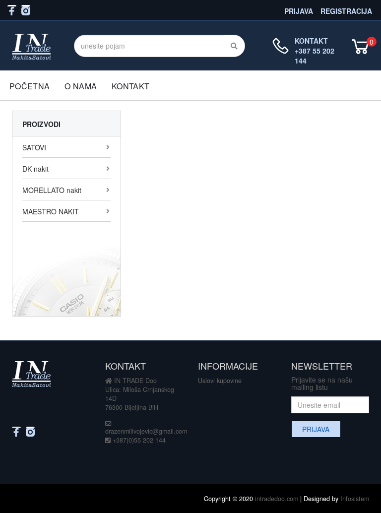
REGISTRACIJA (346, 10)
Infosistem (354, 498)
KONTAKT (130, 86)
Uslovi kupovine (220, 380)
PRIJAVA (298, 10)
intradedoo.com (276, 498)
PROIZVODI (41, 124)
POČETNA (29, 86)
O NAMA (80, 86)
